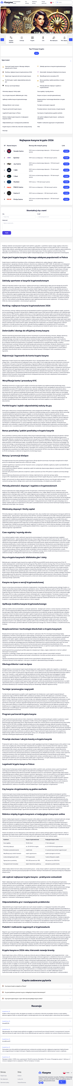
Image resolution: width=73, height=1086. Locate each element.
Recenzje (5, 130)
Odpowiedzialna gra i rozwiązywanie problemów (16, 122)
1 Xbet (15, 176)
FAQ (38, 126)
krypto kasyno (15, 834)
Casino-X (16, 193)
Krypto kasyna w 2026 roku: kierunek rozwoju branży (17, 126)
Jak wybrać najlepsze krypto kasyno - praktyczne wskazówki (50, 117)
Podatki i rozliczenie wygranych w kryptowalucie (50, 122)
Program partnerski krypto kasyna (12, 109)
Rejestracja (4, 1075)
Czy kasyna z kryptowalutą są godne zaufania (49, 113)
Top (61, 1081)
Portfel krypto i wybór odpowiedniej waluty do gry (18, 80)
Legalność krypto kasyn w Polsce (12, 113)
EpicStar (16, 158)
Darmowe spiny (5, 1082)
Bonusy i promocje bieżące (12, 85)
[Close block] (70, 61)
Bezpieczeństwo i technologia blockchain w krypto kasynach (51, 100)
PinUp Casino (18, 199)
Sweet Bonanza (22, 1082)
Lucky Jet (20, 1079)
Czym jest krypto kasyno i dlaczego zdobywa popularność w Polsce (17, 67)
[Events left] (2, 39)
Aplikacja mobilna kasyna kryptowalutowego (15, 99)
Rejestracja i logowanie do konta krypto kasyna (18, 76)
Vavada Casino (18, 151)
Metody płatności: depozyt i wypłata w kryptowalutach (50, 86)
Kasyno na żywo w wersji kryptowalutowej (49, 95)
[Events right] (70, 39)
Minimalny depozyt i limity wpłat (11, 91)
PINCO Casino (18, 187)
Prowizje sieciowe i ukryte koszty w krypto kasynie (51, 109)
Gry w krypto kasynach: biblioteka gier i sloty (15, 95)
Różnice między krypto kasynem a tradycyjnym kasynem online (15, 117)
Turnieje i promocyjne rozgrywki (46, 105)
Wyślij (6, 232)
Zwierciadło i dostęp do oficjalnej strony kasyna (53, 72)
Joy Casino (17, 164)
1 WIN (15, 170)
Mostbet (16, 182)
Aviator (20, 1075)
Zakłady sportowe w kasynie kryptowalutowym (53, 66)
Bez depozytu (4, 1079)
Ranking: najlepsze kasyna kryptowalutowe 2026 (18, 72)
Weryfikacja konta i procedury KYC (49, 76)
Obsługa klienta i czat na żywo (11, 105)
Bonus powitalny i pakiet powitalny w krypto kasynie (52, 80)
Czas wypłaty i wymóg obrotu (45, 91)
